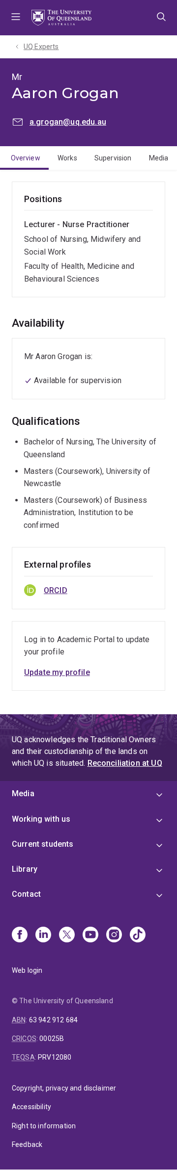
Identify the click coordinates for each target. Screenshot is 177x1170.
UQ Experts (41, 47)
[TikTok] (138, 935)
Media (159, 158)
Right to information (44, 1126)
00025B (51, 1038)
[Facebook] (20, 935)
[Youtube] (90, 935)
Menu (15, 17)
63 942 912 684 (53, 1020)
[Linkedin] (43, 935)
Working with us (41, 819)
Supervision (113, 158)
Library (24, 869)
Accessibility (31, 1107)
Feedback (27, 1144)
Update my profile (57, 672)
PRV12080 (54, 1057)
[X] (67, 935)
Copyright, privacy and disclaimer (64, 1088)
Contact (26, 894)
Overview (25, 158)
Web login (27, 970)
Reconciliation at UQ (125, 763)
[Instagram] (114, 935)
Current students (43, 844)
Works (67, 158)
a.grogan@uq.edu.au (68, 122)
